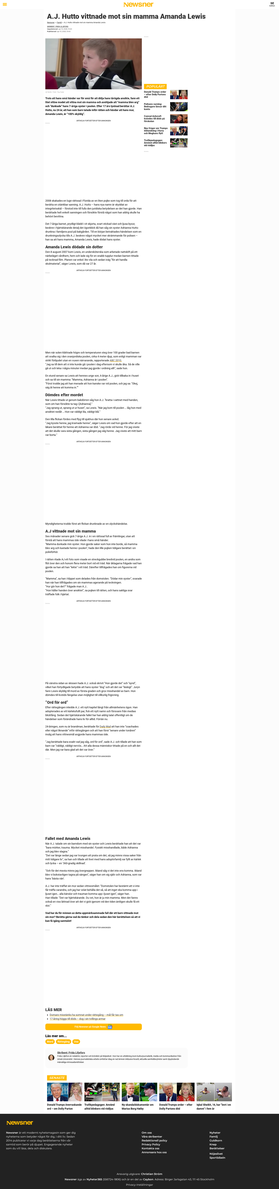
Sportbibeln (217, 1157)
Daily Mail (105, 726)
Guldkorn (216, 1140)
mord (50, 1041)
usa (76, 1041)
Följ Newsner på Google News (90, 1026)
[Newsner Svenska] (138, 5)
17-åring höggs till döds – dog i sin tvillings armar (77, 1018)
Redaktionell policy (154, 1140)
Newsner (50, 22)
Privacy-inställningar (139, 1184)
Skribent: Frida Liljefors (57, 26)
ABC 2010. (116, 360)
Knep (213, 1144)
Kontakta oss (150, 1148)
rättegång (64, 1041)
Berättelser (217, 1148)
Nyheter (215, 1132)
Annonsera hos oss (154, 1152)
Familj (59, 22)
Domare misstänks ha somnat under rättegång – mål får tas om (86, 1014)
